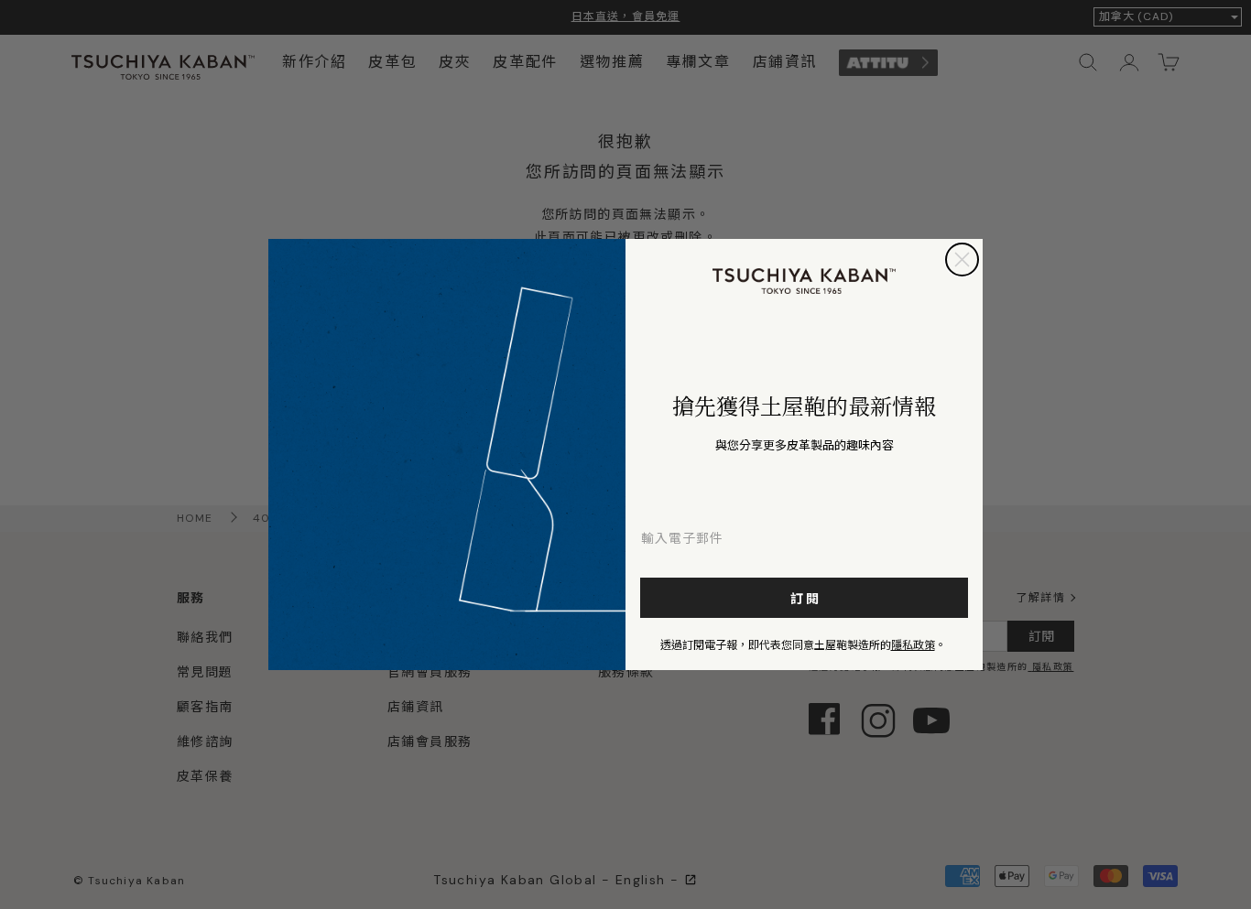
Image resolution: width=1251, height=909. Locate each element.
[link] (804, 281)
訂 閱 (804, 598)
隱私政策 (913, 644)
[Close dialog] (962, 259)
